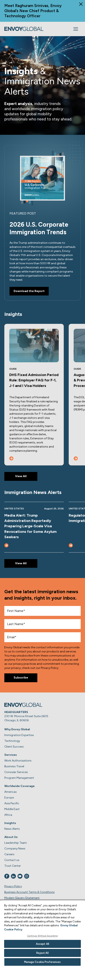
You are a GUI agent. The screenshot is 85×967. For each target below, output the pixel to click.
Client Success (14, 746)
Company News (14, 848)
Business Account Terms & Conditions (29, 892)
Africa (8, 815)
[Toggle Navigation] (76, 29)
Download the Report (29, 291)
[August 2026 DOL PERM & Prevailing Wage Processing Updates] (76, 458)
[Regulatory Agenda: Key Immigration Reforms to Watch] (71, 545)
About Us (11, 837)
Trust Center (12, 866)
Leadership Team (15, 843)
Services (10, 755)
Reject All (42, 952)
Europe (9, 797)
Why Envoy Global (17, 729)
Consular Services (16, 772)
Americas (10, 792)
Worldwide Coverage (19, 786)
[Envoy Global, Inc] (24, 29)
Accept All (42, 943)
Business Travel (14, 766)
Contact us (11, 860)
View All (21, 476)
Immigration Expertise (19, 735)
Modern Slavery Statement (22, 898)
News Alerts (12, 829)
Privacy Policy (13, 886)
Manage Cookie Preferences (42, 962)
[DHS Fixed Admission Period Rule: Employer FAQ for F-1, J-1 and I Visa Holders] (11, 458)
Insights (10, 823)
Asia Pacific (11, 803)
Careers (9, 854)
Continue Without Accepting (42, 936)
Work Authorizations (18, 760)
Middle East (12, 809)
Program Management (19, 778)
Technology (12, 741)
